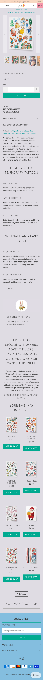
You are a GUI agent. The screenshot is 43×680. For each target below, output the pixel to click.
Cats (31, 131)
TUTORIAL (10, 289)
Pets (23, 133)
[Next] (38, 34)
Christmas (7, 133)
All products (16, 131)
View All (21, 594)
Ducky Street (16, 675)
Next (26, 9)
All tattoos (25, 131)
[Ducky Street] (21, 5)
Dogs (13, 133)
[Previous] (5, 34)
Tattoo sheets (31, 133)
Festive (18, 133)
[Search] (34, 5)
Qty (4, 84)
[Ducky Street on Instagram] (23, 659)
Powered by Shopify (29, 675)
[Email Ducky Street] (19, 659)
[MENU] (1, 5)
